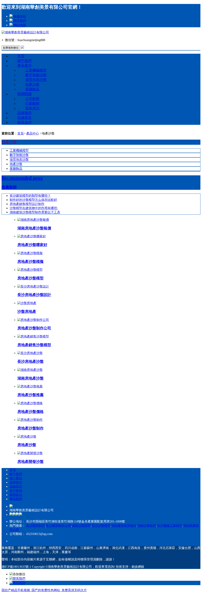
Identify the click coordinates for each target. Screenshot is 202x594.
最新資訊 (32, 108)
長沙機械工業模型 (169, 525)
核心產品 (15, 478)
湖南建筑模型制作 (124, 525)
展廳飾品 (32, 89)
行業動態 (32, 103)
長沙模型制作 (35, 525)
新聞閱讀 (24, 94)
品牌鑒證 (24, 113)
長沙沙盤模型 (101, 525)
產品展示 (24, 66)
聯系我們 (19, 20)
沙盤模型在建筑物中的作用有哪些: (34, 208)
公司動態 (32, 99)
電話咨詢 (19, 583)
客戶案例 (15, 490)
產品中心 (32, 133)
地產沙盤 (32, 84)
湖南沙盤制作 (146, 525)
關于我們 (24, 61)
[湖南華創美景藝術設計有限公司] (25, 32)
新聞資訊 (15, 494)
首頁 (20, 56)
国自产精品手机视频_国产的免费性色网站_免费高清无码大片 (44, 590)
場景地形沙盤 (36, 80)
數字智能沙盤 (36, 75)
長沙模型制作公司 (58, 525)
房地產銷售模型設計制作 (27, 204)
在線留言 (24, 118)
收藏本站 (19, 16)
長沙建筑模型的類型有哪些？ (30, 195)
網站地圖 (19, 25)
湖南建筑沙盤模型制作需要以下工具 (35, 212)
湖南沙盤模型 (81, 525)
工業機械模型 (36, 70)
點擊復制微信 (11, 47)
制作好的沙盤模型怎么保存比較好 (33, 199)
